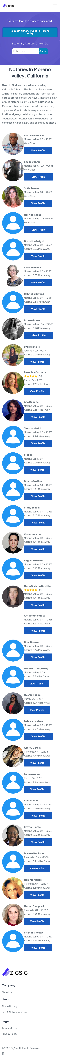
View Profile (38, 150)
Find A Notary (9, 1006)
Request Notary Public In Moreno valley (30, 32)
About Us (7, 992)
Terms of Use (9, 1028)
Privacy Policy (9, 1033)
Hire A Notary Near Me (14, 1012)
